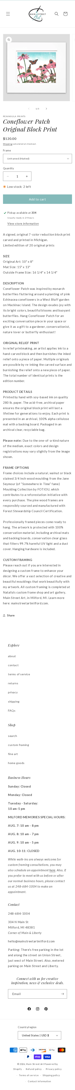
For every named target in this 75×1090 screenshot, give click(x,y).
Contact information (39, 1081)
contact (13, 665)
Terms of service (29, 1075)
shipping (14, 701)
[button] (8, 13)
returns (13, 683)
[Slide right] (46, 108)
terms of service (19, 674)
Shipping (7, 144)
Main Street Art (35, 1064)
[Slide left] (28, 108)
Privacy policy (54, 1069)
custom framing (18, 745)
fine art (13, 754)
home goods (16, 763)
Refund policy (34, 1069)
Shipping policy (51, 1075)
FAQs (11, 710)
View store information (23, 223)
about (12, 656)
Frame (7, 150)
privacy (13, 692)
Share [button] (11, 615)
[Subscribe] (62, 994)
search (12, 736)
